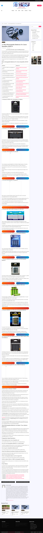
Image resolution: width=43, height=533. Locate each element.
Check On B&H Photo (22, 149)
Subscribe (40, 5)
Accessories (3, 42)
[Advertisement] (21, 16)
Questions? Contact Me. (33, 527)
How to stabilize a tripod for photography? (5, 512)
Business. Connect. (33, 528)
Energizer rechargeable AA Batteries (21, 73)
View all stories (39, 55)
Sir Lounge (3, 417)
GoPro (19, 10)
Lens (16, 10)
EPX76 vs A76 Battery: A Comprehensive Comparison (14, 477)
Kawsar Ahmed (8, 485)
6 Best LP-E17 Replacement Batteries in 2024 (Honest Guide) (15, 512)
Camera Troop (21, 7)
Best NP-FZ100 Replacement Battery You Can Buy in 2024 (25, 512)
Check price (8, 126)
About (22, 10)
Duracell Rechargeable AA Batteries (21, 75)
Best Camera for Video (35, 35)
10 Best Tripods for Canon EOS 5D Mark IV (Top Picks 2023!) (15, 474)
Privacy (30, 10)
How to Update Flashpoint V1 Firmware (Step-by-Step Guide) (15, 478)
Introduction (32, 523)
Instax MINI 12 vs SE (35, 38)
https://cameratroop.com (10, 500)
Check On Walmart (22, 126)
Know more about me (33, 524)
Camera (13, 10)
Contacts (26, 10)
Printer (33, 50)
